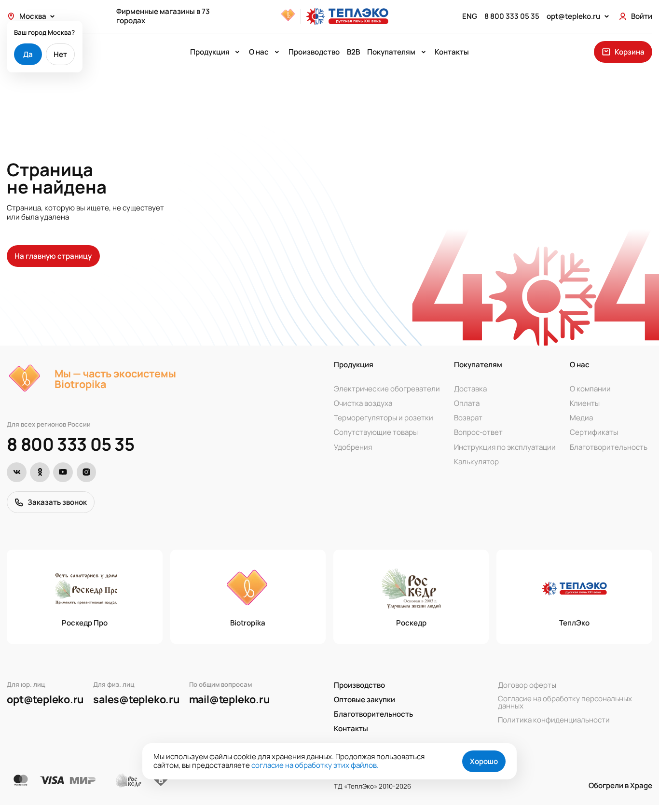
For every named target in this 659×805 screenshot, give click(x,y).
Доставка (470, 388)
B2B (353, 51)
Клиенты (585, 403)
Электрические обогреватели (387, 388)
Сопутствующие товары (376, 432)
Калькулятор (476, 461)
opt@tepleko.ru (45, 699)
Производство (314, 51)
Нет (60, 54)
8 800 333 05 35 (71, 444)
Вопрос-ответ (478, 432)
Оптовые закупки (364, 699)
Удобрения (353, 447)
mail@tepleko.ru (229, 699)
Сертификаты (594, 432)
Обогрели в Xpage (620, 786)
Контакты (452, 51)
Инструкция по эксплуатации (505, 447)
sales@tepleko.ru (136, 699)
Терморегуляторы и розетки (383, 417)
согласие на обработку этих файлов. (315, 765)
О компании (590, 388)
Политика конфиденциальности (554, 719)
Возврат (468, 417)
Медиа (581, 417)
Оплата (467, 403)
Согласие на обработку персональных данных (565, 702)
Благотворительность (608, 447)
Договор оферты (527, 685)
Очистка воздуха (363, 403)
